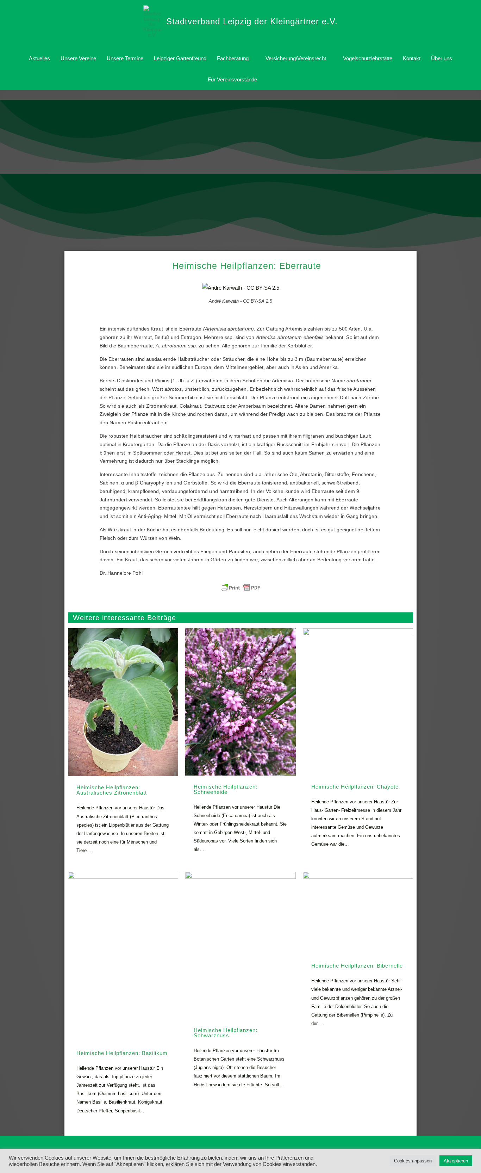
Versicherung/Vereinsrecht (296, 58)
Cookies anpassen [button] (413, 1160)
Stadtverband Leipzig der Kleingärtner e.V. (252, 21)
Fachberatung (233, 58)
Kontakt (411, 58)
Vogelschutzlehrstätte (367, 58)
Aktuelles (39, 58)
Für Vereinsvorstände (232, 79)
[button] (270, 79)
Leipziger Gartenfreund (180, 58)
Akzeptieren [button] (456, 1160)
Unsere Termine (125, 58)
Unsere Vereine (78, 58)
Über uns (441, 58)
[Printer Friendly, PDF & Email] (240, 587)
